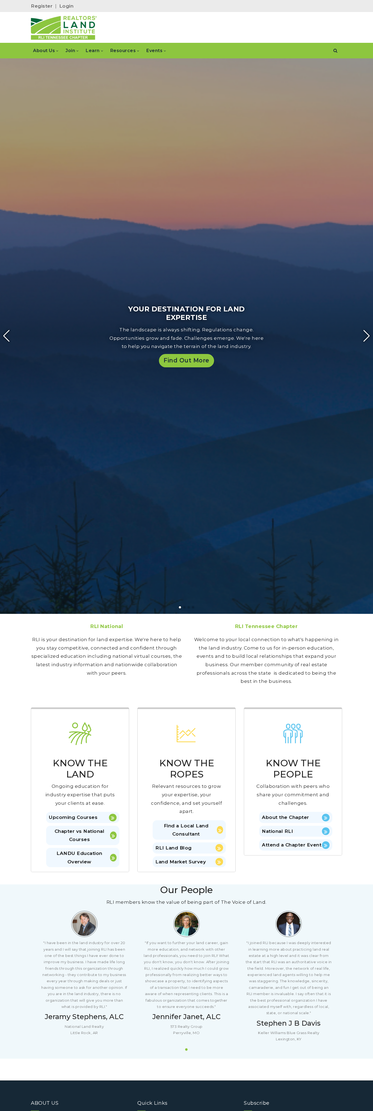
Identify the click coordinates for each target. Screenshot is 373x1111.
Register (41, 6)
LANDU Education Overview (79, 857)
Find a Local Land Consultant (186, 830)
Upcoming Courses (73, 817)
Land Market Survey (180, 861)
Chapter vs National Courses (80, 835)
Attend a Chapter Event (291, 845)
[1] (186, 1049)
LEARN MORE (41, 365)
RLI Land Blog (173, 848)
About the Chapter (285, 817)
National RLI (277, 831)
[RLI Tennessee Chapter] (64, 27)
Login (66, 6)
